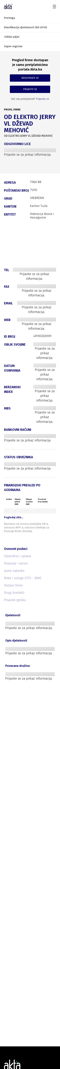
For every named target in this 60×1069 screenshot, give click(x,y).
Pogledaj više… (13, 517)
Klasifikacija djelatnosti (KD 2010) (25, 27)
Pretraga (9, 17)
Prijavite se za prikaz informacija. (27, 155)
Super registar (13, 46)
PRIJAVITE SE (30, 89)
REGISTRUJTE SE (30, 78)
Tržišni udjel (11, 36)
